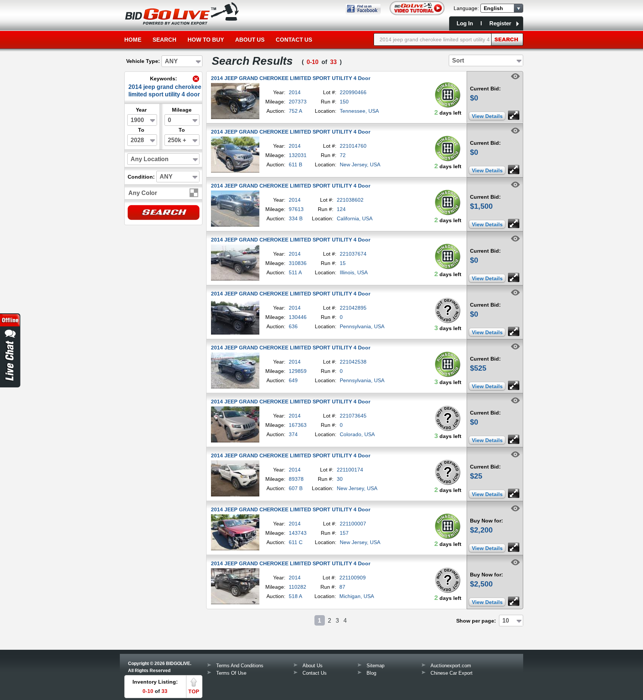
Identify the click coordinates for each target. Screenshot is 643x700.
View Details (487, 116)
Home (132, 39)
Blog (371, 673)
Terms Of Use (231, 673)
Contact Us (294, 39)
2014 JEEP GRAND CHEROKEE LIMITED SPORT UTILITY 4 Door (290, 78)
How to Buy (206, 39)
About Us (250, 39)
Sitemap (375, 665)
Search (164, 39)
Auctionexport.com (451, 665)
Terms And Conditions (239, 665)
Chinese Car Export (452, 673)
